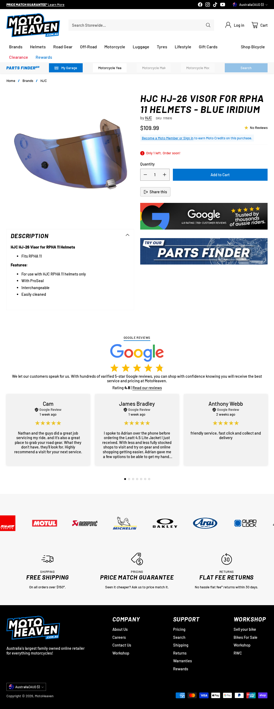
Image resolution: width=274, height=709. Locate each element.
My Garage (69, 68)
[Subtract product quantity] (145, 174)
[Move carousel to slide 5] (141, 479)
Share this (158, 191)
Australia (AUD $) (251, 4)
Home (10, 80)
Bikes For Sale (245, 637)
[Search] (208, 25)
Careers (119, 637)
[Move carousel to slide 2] (129, 479)
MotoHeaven (44, 696)
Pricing (179, 629)
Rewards (180, 668)
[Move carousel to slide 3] (133, 479)
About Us (120, 629)
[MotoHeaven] (33, 25)
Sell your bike (245, 629)
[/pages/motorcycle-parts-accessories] (204, 251)
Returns (180, 653)
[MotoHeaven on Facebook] (200, 5)
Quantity (147, 164)
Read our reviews (147, 387)
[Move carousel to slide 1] (125, 479)
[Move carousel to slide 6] (145, 479)
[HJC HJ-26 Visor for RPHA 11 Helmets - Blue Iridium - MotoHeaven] (70, 156)
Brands (27, 80)
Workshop (120, 653)
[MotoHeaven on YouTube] (222, 5)
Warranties (182, 660)
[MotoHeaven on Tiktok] (215, 5)
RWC (238, 653)
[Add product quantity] (164, 174)
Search (179, 637)
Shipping (180, 645)
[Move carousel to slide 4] (137, 479)
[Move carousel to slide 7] (149, 479)
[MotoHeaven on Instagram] (207, 5)
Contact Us (121, 645)
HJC (43, 80)
